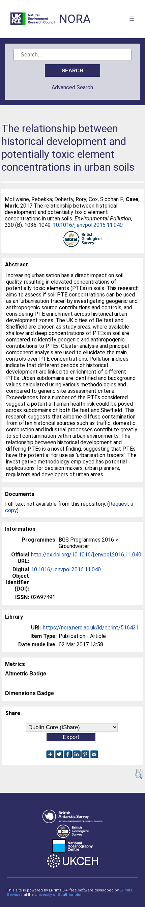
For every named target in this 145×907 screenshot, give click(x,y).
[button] (139, 774)
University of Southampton (59, 894)
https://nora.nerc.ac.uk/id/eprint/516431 (91, 627)
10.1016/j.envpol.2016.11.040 (88, 225)
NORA (75, 19)
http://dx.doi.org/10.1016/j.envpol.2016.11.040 (86, 554)
